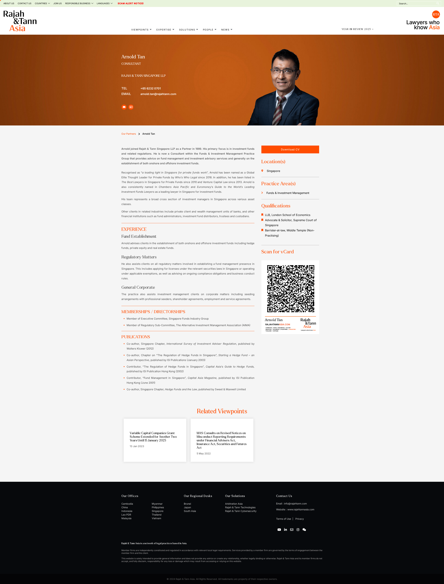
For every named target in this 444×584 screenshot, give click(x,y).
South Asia (190, 510)
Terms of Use (283, 518)
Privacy (299, 518)
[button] (290, 149)
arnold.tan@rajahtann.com (148, 94)
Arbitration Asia (234, 503)
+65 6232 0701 (141, 88)
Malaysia (126, 518)
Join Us (57, 3)
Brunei (187, 503)
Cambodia (127, 503)
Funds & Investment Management (287, 193)
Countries (41, 3)
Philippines (158, 507)
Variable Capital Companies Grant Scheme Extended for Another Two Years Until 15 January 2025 (153, 437)
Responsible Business (77, 3)
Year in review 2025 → (358, 29)
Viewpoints (140, 29)
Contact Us (24, 3)
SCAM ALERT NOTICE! (126, 3)
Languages (103, 3)
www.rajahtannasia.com (300, 509)
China (124, 507)
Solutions (187, 29)
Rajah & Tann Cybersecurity (241, 510)
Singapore (157, 510)
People (208, 29)
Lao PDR (126, 514)
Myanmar (157, 503)
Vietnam (156, 518)
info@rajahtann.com (295, 503)
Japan (187, 507)
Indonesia (126, 510)
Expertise (163, 29)
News (225, 29)
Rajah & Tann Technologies (240, 507)
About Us (8, 3)
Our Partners (128, 133)
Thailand (156, 514)
